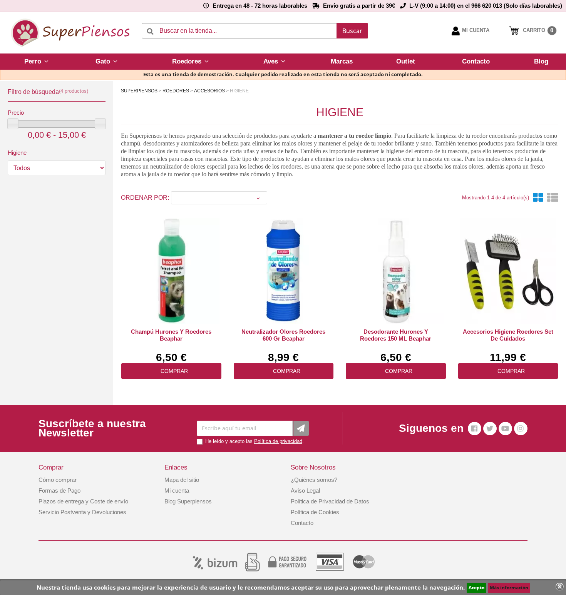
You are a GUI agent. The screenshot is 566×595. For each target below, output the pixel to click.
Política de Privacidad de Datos (330, 501)
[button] (36, 61)
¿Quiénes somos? (314, 479)
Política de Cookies (315, 512)
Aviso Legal (305, 490)
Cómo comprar (58, 479)
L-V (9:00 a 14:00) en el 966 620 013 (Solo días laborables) (485, 5)
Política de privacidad (278, 441)
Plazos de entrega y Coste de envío (83, 501)
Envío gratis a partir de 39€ (359, 5)
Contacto (302, 523)
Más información (509, 587)
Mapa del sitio (181, 479)
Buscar (352, 31)
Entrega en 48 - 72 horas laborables (260, 5)
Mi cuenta (176, 490)
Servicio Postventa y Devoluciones (82, 512)
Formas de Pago (59, 490)
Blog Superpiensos (188, 501)
